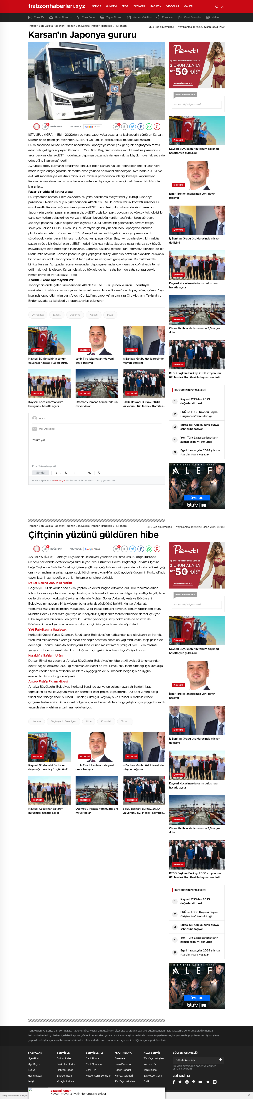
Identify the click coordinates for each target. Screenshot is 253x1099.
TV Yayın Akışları (125, 1081)
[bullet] (80, 473)
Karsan (94, 315)
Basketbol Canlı (153, 1076)
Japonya (75, 315)
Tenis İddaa (150, 1070)
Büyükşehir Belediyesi (63, 721)
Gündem (111, 6)
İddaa (215, 17)
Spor (125, 6)
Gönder (41, 472)
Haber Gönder (123, 1070)
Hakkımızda (34, 1076)
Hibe (88, 721)
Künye (31, 1070)
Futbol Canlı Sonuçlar (98, 1076)
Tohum (125, 721)
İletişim (32, 1081)
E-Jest (57, 315)
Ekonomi (139, 6)
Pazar (110, 315)
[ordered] (75, 473)
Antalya (36, 721)
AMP (146, 1081)
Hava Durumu (63, 17)
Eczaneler (168, 17)
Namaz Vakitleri (142, 17)
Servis (96, 6)
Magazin (155, 6)
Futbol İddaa (64, 1058)
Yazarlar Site (151, 1064)
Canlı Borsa (89, 17)
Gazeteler (120, 1058)
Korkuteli (106, 721)
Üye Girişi (33, 1058)
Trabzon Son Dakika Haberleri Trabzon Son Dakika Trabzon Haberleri (70, 26)
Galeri (188, 6)
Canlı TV (39, 17)
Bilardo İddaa (64, 1076)
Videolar (172, 6)
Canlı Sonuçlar (192, 17)
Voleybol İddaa (65, 1081)
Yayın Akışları (114, 17)
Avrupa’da (38, 315)
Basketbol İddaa (66, 1064)
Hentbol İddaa (65, 1070)
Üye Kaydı (34, 1064)
